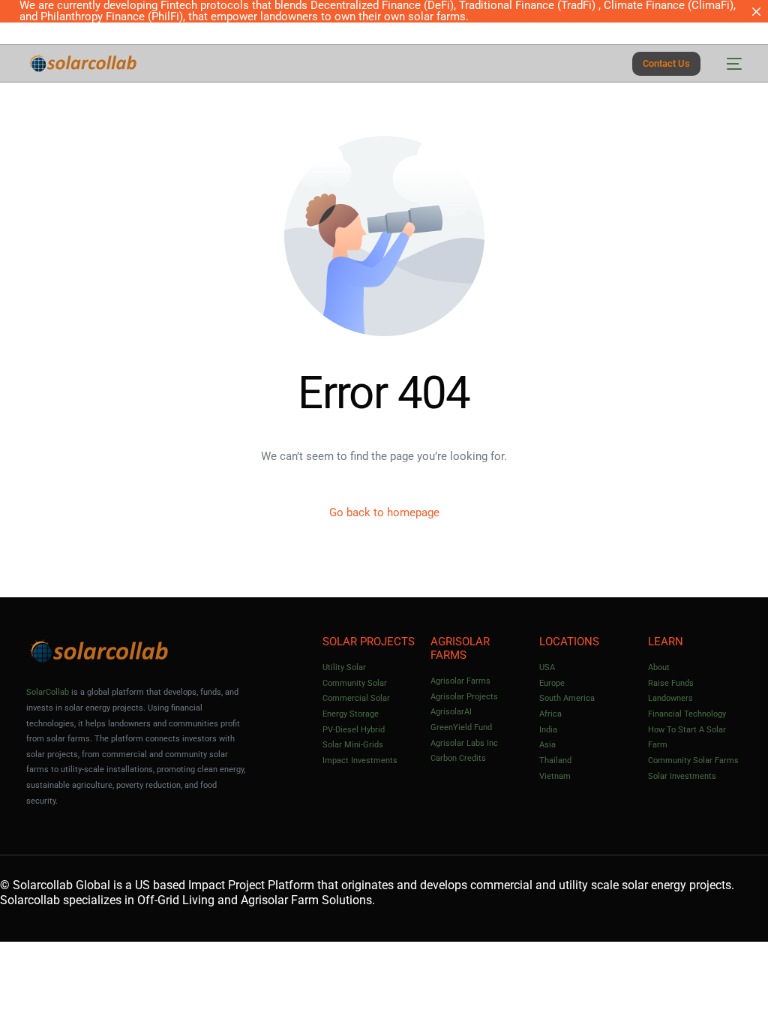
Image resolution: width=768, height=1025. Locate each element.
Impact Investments (360, 760)
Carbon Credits (458, 758)
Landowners (670, 698)
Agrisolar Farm (280, 900)
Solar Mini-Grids (352, 745)
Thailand (555, 760)
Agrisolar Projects (464, 697)
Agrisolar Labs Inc (464, 743)
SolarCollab (47, 692)
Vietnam (555, 776)
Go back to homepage (384, 512)
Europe (552, 683)
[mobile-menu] (729, 63)
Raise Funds (671, 683)
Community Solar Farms (693, 760)
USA (547, 667)
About (659, 667)
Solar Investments (682, 776)
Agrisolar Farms (460, 681)
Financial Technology (687, 714)
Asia (547, 745)
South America (567, 698)
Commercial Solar (356, 698)
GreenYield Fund (461, 727)
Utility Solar (344, 667)
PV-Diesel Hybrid (353, 730)
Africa (550, 714)
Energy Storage (350, 714)
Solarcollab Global (61, 885)
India (548, 730)
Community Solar (354, 683)
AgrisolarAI (451, 712)
